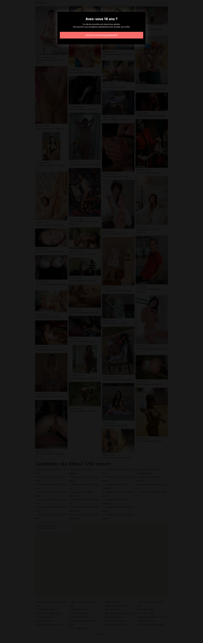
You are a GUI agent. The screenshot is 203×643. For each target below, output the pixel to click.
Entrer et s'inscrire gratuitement (101, 35)
